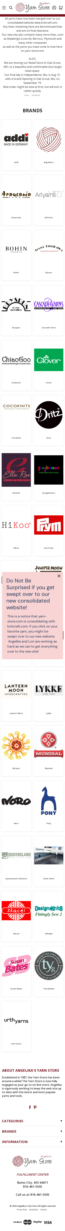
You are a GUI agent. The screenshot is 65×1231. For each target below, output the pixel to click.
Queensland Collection (16, 878)
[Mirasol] (16, 745)
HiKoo (16, 548)
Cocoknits (16, 438)
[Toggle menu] (4, 7)
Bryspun (16, 327)
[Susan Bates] (16, 966)
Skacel (16, 933)
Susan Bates (16, 988)
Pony (48, 823)
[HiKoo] (16, 525)
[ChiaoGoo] (16, 360)
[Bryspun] (16, 304)
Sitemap (43, 1209)
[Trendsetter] (48, 966)
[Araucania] (16, 194)
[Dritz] (48, 415)
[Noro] (16, 800)
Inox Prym (49, 548)
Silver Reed (48, 878)
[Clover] (48, 360)
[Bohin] (16, 249)
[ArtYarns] (48, 194)
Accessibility (33, 1209)
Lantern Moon (16, 713)
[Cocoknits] (16, 415)
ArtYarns (49, 217)
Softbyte (49, 933)
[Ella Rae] (16, 470)
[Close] (59, 576)
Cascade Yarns (49, 327)
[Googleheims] (48, 470)
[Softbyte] (48, 911)
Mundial (49, 768)
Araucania (16, 217)
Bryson (49, 272)
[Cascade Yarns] (48, 304)
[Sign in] (54, 7)
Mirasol (16, 768)
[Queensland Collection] (16, 855)
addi (16, 162)
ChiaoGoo (16, 382)
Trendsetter (49, 988)
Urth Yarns (16, 1043)
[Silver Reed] (48, 855)
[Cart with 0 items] (61, 7)
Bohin (16, 272)
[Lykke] (48, 690)
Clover (49, 382)
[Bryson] (48, 249)
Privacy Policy (22, 1209)
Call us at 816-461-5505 (32, 1195)
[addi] (16, 139)
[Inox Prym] (48, 525)
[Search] (11, 7)
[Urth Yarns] (16, 1021)
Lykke (48, 713)
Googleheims (48, 493)
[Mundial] (48, 745)
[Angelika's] (48, 139)
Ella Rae (16, 493)
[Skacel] (16, 911)
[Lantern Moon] (16, 690)
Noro (16, 823)
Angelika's (49, 162)
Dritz (48, 438)
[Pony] (48, 800)
